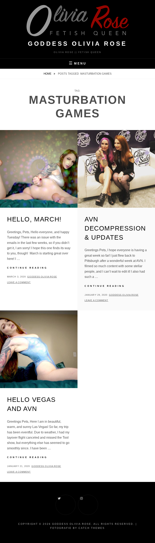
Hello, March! (34, 219)
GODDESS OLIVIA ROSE (77, 43)
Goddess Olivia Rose (42, 276)
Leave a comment (19, 282)
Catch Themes (92, 528)
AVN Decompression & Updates (115, 228)
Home (48, 73)
